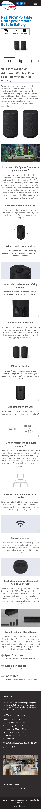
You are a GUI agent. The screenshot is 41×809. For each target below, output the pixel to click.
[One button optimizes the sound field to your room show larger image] (20, 567)
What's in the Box (23, 658)
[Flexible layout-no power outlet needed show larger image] (20, 480)
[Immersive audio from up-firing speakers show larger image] (20, 270)
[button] (38, 61)
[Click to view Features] (15, 31)
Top (6, 658)
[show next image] (37, 45)
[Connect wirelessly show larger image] (20, 524)
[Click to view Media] (6, 31)
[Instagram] (24, 3)
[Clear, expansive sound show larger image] (20, 308)
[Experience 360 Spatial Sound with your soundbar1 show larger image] (20, 153)
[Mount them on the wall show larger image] (20, 392)
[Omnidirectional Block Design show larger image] (20, 618)
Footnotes (32, 658)
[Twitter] (21, 3)
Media (9, 658)
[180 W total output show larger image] (20, 352)
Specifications (22, 669)
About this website (20, 806)
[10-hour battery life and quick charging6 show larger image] (20, 428)
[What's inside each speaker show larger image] (20, 232)
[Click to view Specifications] (25, 31)
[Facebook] (17, 3)
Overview (15, 658)
